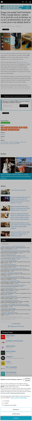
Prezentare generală (27, 379)
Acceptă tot (16, 418)
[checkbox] (5, 401)
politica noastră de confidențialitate (19, 397)
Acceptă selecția (16, 414)
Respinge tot (16, 409)
